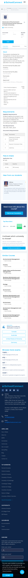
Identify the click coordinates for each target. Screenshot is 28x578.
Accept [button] (8, 575)
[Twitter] (10, 390)
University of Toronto (7, 477)
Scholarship (4, 441)
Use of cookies (6, 571)
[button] (22, 572)
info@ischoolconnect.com (13, 422)
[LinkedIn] (17, 390)
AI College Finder (6, 511)
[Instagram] (6, 390)
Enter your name (7, 547)
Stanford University (6, 474)
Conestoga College (6, 483)
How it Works (5, 432)
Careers (3, 455)
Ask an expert (5, 446)
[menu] (25, 2)
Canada (14, 331)
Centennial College (6, 486)
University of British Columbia (9, 496)
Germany (14, 342)
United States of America (14, 339)
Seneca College (5, 493)
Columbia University (6, 490)
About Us (4, 435)
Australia (14, 335)
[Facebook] (3, 390)
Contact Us (4, 458)
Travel (3, 526)
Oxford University (6, 471)
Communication (5, 529)
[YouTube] (14, 390)
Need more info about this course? (14, 208)
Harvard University (6, 468)
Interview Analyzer (6, 508)
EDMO (3, 438)
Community (4, 443)
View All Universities (7, 500)
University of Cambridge (7, 480)
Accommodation (6, 523)
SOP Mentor (4, 514)
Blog (3, 452)
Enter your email (7, 554)
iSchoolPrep (4, 449)
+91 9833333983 (9, 417)
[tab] (5, 46)
